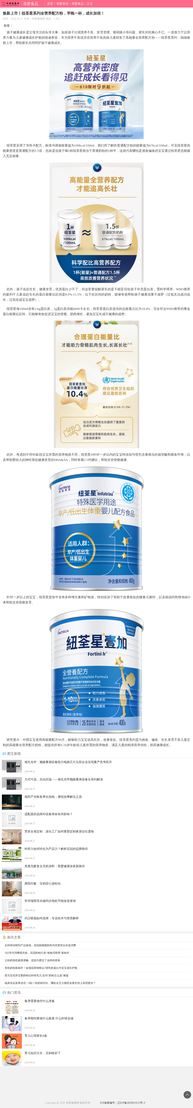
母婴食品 (78, 3)
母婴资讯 (62, 3)
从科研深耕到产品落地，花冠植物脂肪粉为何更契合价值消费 (40, 945)
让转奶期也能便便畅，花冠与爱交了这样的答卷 (32, 960)
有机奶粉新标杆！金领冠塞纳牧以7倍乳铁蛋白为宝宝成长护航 (41, 968)
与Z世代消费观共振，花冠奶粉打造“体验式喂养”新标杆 (37, 952)
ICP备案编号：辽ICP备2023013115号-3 (122, 1102)
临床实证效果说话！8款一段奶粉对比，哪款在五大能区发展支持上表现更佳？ (50, 983)
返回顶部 (187, 1095)
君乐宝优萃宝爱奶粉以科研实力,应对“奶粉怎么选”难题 (36, 975)
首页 (50, 3)
